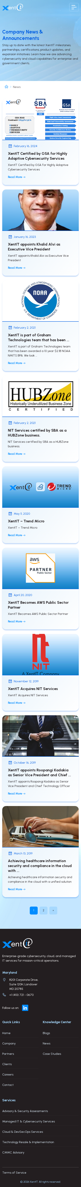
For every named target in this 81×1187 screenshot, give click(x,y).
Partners (8, 1054)
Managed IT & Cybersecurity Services (28, 1121)
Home (6, 1033)
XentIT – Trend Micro (26, 521)
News (46, 1043)
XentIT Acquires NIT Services (33, 688)
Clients (7, 1064)
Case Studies (52, 1054)
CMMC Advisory (13, 1152)
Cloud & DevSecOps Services (22, 1132)
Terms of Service (14, 1172)
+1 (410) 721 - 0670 (21, 995)
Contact (8, 1085)
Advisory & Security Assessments (25, 1111)
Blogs (46, 1033)
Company (9, 1043)
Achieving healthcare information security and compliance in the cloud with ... (40, 866)
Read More (15, 177)
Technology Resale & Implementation (28, 1142)
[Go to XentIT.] (6, 87)
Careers (7, 1074)
